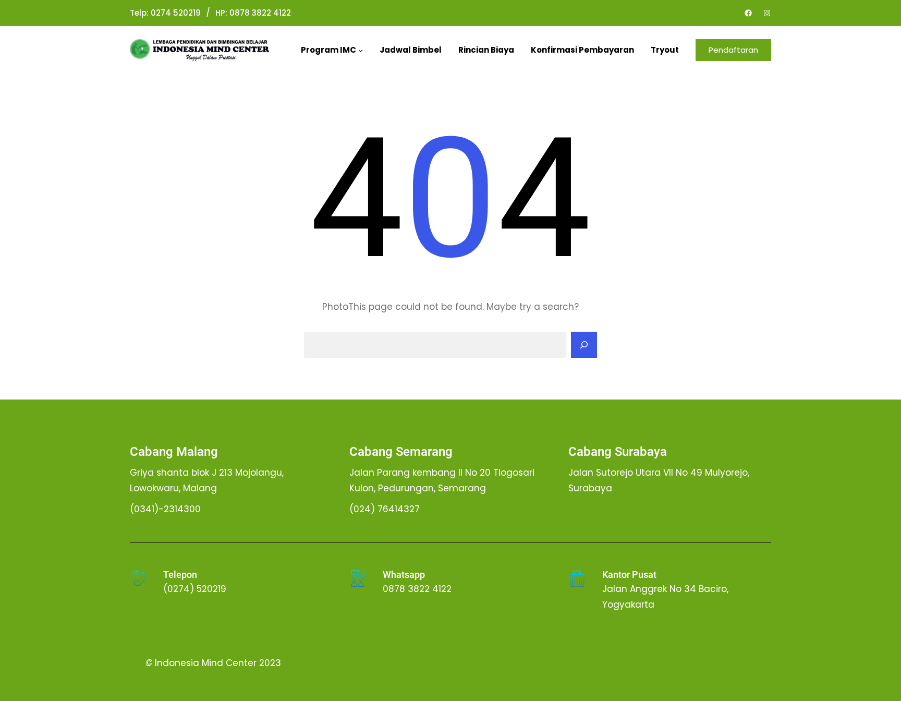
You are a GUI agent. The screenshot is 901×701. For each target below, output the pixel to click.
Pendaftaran (733, 49)
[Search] (584, 345)
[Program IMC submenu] (360, 50)
